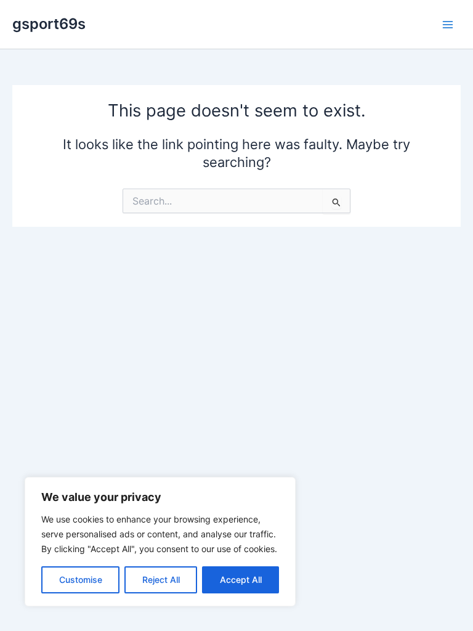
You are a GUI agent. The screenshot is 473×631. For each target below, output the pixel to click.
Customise (80, 579)
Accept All (241, 579)
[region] (160, 541)
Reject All (161, 579)
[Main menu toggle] (448, 25)
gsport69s (49, 24)
